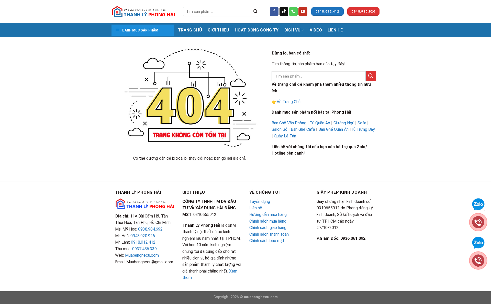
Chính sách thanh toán (269, 234)
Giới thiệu (218, 30)
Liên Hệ (335, 30)
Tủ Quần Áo (320, 123)
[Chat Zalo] (478, 203)
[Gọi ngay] (478, 221)
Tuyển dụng (259, 201)
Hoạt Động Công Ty (256, 30)
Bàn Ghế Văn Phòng (289, 123)
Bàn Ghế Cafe (303, 129)
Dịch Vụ (292, 30)
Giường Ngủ (343, 123)
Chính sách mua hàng (267, 221)
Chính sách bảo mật (266, 240)
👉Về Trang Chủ (286, 101)
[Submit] (255, 11)
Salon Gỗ (279, 129)
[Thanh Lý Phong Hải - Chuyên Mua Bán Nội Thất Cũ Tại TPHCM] (143, 11)
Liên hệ (255, 207)
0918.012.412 (143, 242)
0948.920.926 (142, 235)
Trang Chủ (190, 30)
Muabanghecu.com (142, 255)
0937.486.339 (144, 248)
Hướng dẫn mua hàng (268, 214)
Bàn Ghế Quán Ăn (333, 129)
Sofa (362, 123)
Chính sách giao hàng (267, 227)
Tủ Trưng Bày (363, 129)
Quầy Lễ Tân (285, 136)
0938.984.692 (150, 229)
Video (316, 30)
